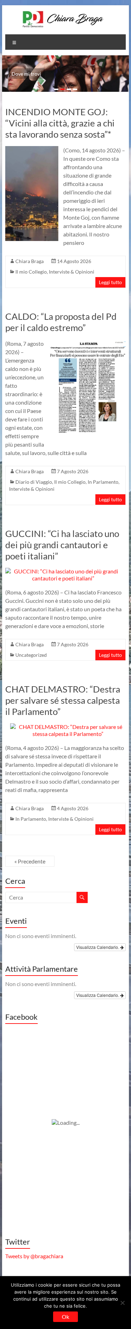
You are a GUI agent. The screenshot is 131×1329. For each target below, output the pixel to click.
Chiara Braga (29, 261)
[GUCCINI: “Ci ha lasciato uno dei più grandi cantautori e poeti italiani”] (63, 571)
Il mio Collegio (31, 272)
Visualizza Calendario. (98, 947)
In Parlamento (103, 482)
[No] (122, 1302)
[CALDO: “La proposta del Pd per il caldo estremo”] (87, 342)
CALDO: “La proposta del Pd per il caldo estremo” (61, 322)
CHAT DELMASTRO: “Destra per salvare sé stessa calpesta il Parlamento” (62, 700)
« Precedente (29, 861)
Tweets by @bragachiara (34, 1256)
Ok (65, 1316)
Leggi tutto (110, 282)
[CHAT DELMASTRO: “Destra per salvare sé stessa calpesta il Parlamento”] (68, 726)
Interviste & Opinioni (71, 272)
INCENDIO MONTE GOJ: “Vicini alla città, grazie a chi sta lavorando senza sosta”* (60, 123)
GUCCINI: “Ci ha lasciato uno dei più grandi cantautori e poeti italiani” (62, 545)
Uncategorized (31, 655)
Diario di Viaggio (33, 482)
